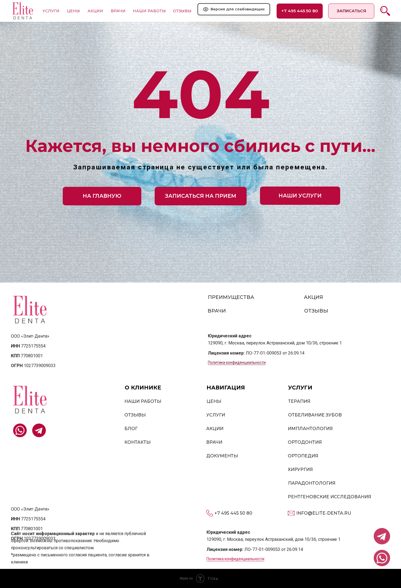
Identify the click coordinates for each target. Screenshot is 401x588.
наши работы (149, 10)
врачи (118, 10)
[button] (351, 11)
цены (73, 10)
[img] (22, 10)
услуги (51, 10)
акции (95, 10)
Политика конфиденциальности (237, 362)
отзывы (182, 10)
